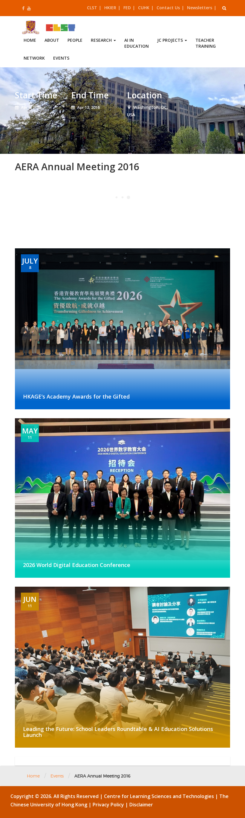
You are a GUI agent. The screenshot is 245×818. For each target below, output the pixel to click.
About (52, 40)
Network (34, 58)
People (75, 40)
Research (102, 40)
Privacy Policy (109, 804)
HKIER (110, 7)
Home (30, 40)
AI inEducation (136, 43)
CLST (92, 7)
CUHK (143, 7)
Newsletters (199, 7)
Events (61, 58)
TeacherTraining (205, 43)
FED (127, 7)
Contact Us (168, 7)
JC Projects (170, 40)
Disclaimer (141, 804)
